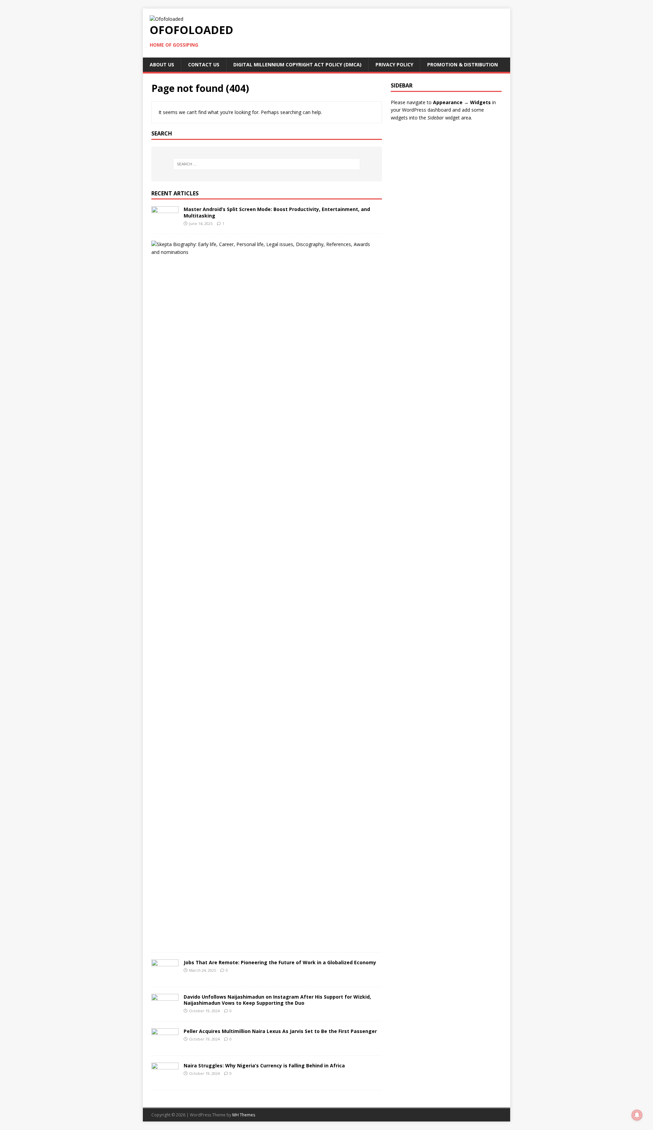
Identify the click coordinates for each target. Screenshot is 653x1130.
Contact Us (203, 64)
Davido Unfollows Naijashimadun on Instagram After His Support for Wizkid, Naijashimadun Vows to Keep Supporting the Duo (277, 1000)
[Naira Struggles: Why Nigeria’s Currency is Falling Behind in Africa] (165, 1079)
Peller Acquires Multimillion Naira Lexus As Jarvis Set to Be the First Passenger (280, 1031)
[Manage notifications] (637, 1115)
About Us (162, 64)
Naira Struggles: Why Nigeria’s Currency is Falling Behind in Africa (264, 1065)
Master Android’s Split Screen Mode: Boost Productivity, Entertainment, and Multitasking (277, 212)
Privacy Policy (394, 64)
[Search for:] (266, 164)
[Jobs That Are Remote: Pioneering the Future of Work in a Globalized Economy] (165, 976)
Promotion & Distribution (462, 64)
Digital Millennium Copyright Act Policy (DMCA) (297, 64)
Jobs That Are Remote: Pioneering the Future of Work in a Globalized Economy (280, 962)
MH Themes (243, 1115)
